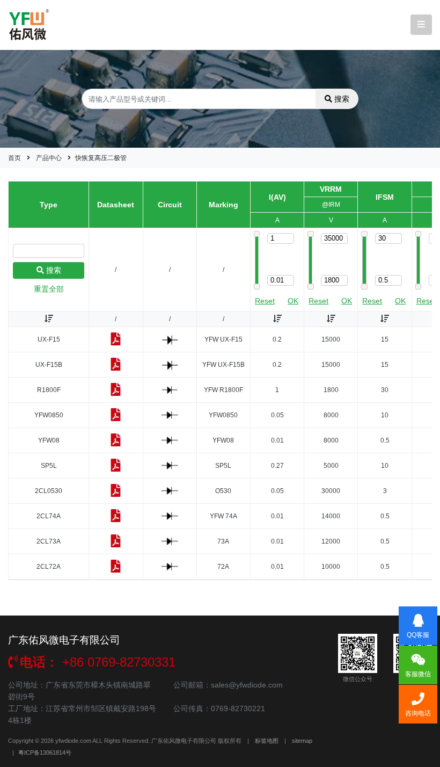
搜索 (341, 99)
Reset (265, 300)
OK (293, 300)
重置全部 (49, 289)
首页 (14, 158)
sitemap (302, 740)
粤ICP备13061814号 (44, 752)
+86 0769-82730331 (97, 662)
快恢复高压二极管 (101, 158)
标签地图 (266, 740)
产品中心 (49, 158)
